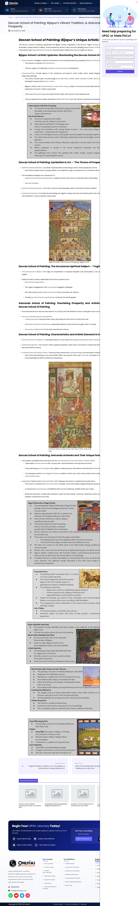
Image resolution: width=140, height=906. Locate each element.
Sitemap (83, 904)
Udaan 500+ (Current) (72, 867)
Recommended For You (28, 781)
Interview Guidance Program (49, 887)
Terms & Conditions (71, 904)
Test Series (55, 3)
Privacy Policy (58, 904)
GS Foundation (48, 864)
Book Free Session (82, 839)
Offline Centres (69, 3)
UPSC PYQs (68, 885)
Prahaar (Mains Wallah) (72, 878)
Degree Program (49, 880)
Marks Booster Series (71, 874)
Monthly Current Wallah (72, 871)
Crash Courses (49, 867)
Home (10, 17)
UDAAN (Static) (69, 864)
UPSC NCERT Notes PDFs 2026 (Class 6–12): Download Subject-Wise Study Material (45, 17)
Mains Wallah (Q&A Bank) (73, 882)
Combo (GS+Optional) (47, 871)
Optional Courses (49, 876)
